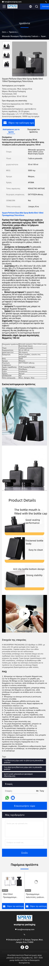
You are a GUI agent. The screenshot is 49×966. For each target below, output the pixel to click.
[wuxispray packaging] (46, 2)
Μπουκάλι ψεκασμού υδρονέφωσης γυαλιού (20, 36)
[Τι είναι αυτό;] (7, 797)
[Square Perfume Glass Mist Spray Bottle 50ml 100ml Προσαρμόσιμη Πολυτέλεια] (29, 58)
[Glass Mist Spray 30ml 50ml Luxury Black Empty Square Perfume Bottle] (24, 614)
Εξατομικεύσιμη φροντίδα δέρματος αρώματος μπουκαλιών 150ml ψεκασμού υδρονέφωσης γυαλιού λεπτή (35, 896)
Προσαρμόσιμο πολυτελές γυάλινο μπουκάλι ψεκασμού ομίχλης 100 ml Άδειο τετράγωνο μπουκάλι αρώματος (13, 896)
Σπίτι (4, 32)
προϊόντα (13, 32)
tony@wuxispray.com (12, 2)
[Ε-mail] (12, 797)
